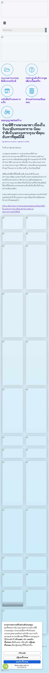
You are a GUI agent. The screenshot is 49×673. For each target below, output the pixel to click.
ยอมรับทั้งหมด (22, 662)
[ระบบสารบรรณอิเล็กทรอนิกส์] (7, 70)
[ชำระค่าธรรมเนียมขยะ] (32, 91)
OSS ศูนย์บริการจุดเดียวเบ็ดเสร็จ (36, 80)
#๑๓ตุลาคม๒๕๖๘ (27, 206)
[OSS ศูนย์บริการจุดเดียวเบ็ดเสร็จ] (32, 70)
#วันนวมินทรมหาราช (11, 206)
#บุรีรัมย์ (16, 212)
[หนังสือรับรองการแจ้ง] (7, 91)
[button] (4, 23)
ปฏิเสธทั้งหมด (22, 657)
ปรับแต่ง (22, 653)
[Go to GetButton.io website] (5, 670)
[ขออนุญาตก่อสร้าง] (7, 112)
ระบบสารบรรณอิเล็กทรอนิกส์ (10, 80)
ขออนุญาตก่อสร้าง (11, 120)
